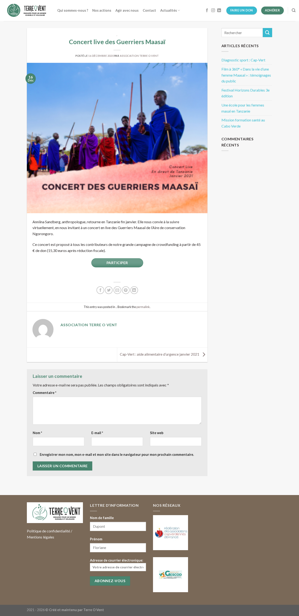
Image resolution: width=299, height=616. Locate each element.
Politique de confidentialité (48, 531)
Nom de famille (102, 518)
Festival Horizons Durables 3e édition (245, 93)
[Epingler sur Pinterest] (126, 290)
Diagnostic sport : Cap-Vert (243, 60)
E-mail (97, 433)
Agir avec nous (127, 10)
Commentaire (44, 393)
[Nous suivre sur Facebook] (207, 10)
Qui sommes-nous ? (72, 10)
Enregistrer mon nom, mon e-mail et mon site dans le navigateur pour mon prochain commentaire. (117, 455)
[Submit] (267, 32)
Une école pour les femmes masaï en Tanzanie (242, 108)
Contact (149, 10)
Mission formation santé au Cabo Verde (243, 123)
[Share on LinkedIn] (134, 290)
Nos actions (101, 10)
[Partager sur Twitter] (109, 290)
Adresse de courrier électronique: (116, 560)
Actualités (168, 10)
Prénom (96, 539)
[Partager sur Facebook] (100, 290)
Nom (37, 433)
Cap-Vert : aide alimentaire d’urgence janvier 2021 (160, 354)
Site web (156, 433)
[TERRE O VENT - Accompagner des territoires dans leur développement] (27, 10)
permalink (143, 307)
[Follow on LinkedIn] (219, 10)
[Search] (293, 10)
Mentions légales (40, 537)
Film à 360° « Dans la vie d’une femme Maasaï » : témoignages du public (246, 75)
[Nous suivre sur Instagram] (213, 10)
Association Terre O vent (139, 55)
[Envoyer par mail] (117, 290)
